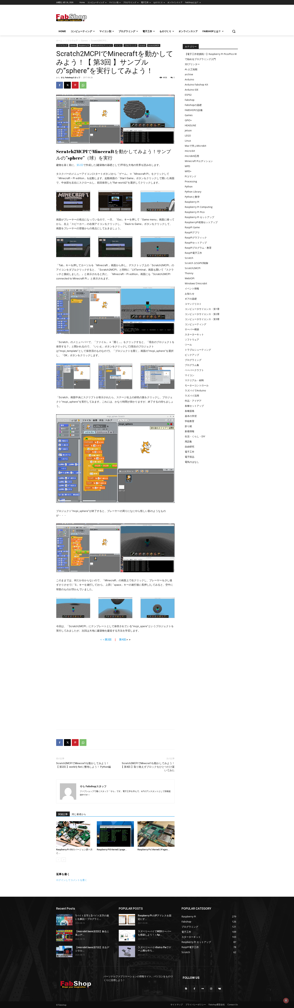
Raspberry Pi (84, 45)
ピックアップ (192, 354)
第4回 (122, 639)
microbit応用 (192, 156)
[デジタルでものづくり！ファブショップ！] (83, 17)
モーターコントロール (197, 385)
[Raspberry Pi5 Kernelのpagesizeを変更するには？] (115, 834)
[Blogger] (186, 988)
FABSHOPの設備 (193, 110)
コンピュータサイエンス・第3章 (202, 319)
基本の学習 (191, 416)
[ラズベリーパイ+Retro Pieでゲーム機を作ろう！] (127, 951)
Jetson (188, 130)
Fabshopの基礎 (193, 105)
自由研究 (189, 446)
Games (84, 40)
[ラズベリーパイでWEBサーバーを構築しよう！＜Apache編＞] (127, 935)
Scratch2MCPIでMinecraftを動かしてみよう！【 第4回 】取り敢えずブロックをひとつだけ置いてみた (148, 767)
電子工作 (189, 451)
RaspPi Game (192, 227)
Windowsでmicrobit (196, 283)
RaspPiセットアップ (196, 242)
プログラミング (130, 45)
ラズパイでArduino (195, 390)
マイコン (118, 45)
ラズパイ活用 (192, 395)
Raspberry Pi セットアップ (199, 217)
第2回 (80, 165)
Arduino (189, 79)
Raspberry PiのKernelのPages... (153, 849)
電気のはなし (192, 461)
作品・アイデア (193, 400)
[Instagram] (211, 988)
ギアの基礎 (191, 298)
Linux (188, 140)
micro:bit (190, 150)
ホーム (59, 40)
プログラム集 (192, 365)
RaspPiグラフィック (196, 237)
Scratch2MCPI (153, 45)
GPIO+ (188, 120)
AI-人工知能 (191, 69)
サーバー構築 (192, 329)
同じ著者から (79, 814)
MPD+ (188, 171)
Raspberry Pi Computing (199, 207)
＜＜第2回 (105, 639)
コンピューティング (195, 324)
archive (189, 74)
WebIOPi (189, 278)
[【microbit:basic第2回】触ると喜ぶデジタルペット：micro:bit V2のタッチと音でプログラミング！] (64, 935)
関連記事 (63, 814)
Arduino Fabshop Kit (196, 84)
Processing (191, 181)
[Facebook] (59, 85)
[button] (234, 31)
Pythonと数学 (192, 196)
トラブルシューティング (198, 349)
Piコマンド (190, 176)
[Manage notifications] (286, 1000)
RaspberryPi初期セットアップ (201, 222)
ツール (188, 344)
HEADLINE (190, 125)
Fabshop (189, 99)
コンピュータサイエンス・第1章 (202, 309)
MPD (187, 166)
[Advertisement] (174, 17)
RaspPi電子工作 (193, 252)
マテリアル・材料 (194, 380)
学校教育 (189, 421)
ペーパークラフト (194, 370)
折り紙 (188, 426)
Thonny (189, 273)
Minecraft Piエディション (102, 45)
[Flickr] (202, 988)
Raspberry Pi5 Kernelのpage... (112, 849)
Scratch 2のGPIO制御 (196, 263)
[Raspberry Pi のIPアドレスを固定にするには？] (127, 919)
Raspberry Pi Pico (195, 212)
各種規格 (189, 410)
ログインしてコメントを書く (71, 879)
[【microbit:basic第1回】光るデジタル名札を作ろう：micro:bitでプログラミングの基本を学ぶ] (64, 951)
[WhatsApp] (83, 85)
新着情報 (189, 431)
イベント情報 (192, 288)
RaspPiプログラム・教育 (198, 247)
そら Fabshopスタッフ (70, 77)
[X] (67, 85)
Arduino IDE (191, 89)
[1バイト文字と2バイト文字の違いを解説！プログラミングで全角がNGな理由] (64, 919)
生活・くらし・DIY (195, 436)
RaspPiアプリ (192, 232)
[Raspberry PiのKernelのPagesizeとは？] (156, 834)
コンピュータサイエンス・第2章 (202, 314)
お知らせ (189, 293)
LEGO (188, 135)
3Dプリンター (192, 64)
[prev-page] (58, 860)
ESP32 (188, 94)
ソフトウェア (72, 40)
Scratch (142, 45)
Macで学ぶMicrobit (195, 145)
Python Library (193, 191)
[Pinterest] (75, 85)
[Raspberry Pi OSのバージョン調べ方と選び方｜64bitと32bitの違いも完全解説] (74, 834)
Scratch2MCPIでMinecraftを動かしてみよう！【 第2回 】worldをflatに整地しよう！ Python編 (83, 765)
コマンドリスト (193, 303)
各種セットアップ (194, 405)
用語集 (188, 441)
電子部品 (189, 456)
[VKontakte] (219, 988)
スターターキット (194, 334)
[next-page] (64, 860)
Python (189, 186)
